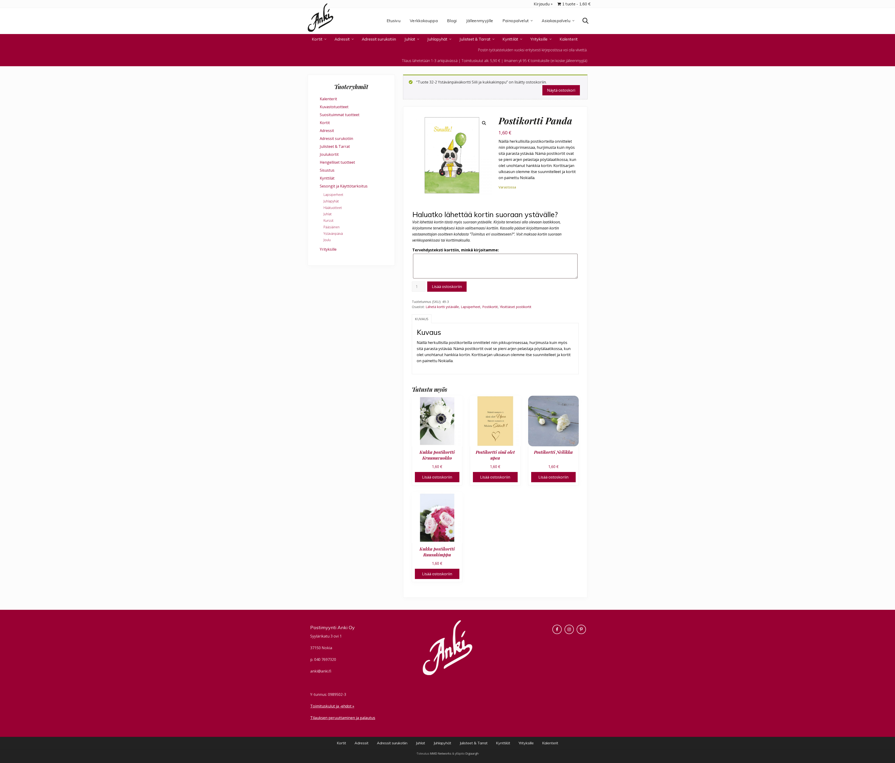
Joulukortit (329, 154)
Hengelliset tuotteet (337, 162)
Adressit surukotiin (336, 138)
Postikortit (490, 307)
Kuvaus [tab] (421, 318)
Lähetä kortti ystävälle (442, 307)
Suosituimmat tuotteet (339, 114)
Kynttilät (327, 178)
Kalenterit (328, 98)
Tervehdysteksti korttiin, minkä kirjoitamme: (455, 250)
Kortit (325, 122)
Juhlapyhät (331, 201)
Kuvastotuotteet (334, 106)
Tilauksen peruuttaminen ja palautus (342, 717)
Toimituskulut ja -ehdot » (332, 706)
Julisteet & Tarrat (335, 146)
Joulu (327, 240)
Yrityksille (328, 249)
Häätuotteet (333, 207)
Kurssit (329, 220)
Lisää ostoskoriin (447, 286)
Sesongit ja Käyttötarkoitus (344, 186)
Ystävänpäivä (333, 233)
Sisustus (327, 170)
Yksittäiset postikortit (515, 307)
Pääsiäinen (332, 227)
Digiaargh (471, 753)
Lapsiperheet (470, 307)
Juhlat (328, 214)
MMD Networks (440, 753)
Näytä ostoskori (561, 90)
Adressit (327, 130)
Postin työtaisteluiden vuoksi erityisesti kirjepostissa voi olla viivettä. (532, 49)
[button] (484, 123)
